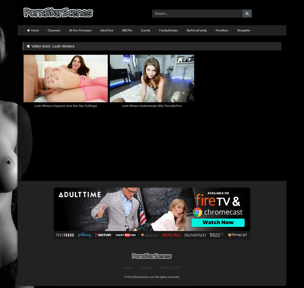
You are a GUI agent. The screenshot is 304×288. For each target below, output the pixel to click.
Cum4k (145, 30)
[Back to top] (291, 276)
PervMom (222, 30)
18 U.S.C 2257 (170, 267)
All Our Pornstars (80, 30)
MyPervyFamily (197, 30)
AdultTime (106, 30)
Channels (54, 30)
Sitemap (146, 267)
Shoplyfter (243, 30)
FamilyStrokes (168, 30)
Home (35, 30)
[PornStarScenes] (59, 14)
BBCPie (127, 30)
